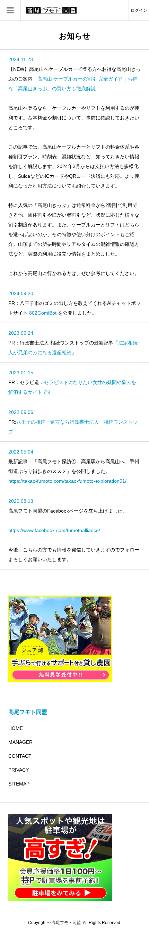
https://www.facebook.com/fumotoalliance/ (54, 530)
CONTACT (20, 756)
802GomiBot (42, 313)
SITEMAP (18, 784)
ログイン (139, 10)
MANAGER (20, 742)
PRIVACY (18, 770)
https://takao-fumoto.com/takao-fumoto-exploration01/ (67, 481)
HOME (15, 728)
